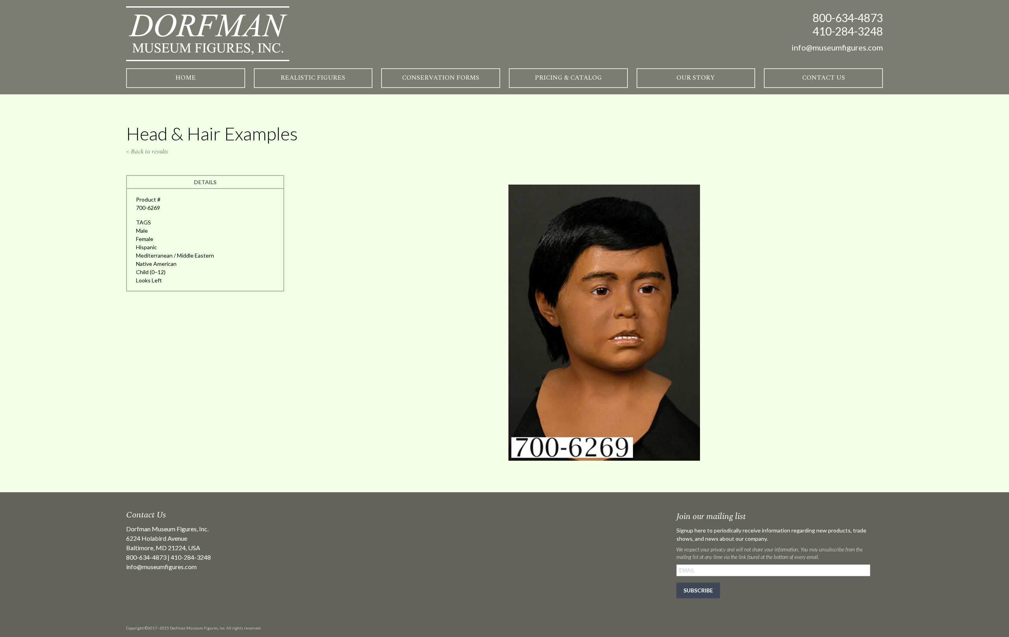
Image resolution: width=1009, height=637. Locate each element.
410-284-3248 (848, 31)
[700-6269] (604, 458)
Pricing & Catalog (568, 77)
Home (185, 77)
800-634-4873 (848, 17)
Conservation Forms (440, 77)
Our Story (695, 77)
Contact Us (823, 77)
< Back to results (147, 151)
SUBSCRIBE (698, 590)
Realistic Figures (313, 77)
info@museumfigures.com (161, 566)
